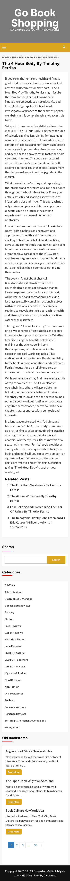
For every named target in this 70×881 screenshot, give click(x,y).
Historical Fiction (15, 639)
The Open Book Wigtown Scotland (30, 781)
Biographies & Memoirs (18, 598)
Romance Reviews (15, 713)
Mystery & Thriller (16, 673)
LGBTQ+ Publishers (16, 659)
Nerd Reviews (13, 679)
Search (8, 547)
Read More (13, 772)
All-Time (10, 585)
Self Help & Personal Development (25, 720)
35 (35, 845)
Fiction (9, 619)
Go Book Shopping (35, 18)
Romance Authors (15, 707)
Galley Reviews (14, 632)
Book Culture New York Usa (25, 810)
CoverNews (33, 875)
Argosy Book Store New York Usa (29, 751)
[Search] (64, 47)
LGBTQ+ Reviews (15, 666)
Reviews (10, 700)
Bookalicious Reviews (17, 605)
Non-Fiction (12, 686)
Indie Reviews (13, 646)
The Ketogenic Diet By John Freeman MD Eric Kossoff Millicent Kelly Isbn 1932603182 (37, 522)
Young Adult (12, 727)
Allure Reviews (13, 592)
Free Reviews (13, 625)
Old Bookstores (14, 693)
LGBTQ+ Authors (15, 652)
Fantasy (9, 612)
